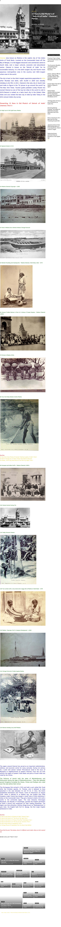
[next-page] (48, 139)
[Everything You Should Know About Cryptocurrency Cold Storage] (28, 859)
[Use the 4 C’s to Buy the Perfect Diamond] (11, 852)
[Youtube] (35, 922)
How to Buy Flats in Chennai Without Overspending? (37, 37)
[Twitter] (40, 920)
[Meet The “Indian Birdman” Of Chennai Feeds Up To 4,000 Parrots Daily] (54, 30)
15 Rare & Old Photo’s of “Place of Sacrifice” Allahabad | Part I (16, 820)
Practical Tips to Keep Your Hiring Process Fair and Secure (54, 59)
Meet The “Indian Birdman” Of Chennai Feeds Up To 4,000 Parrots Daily (53, 38)
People (36, 892)
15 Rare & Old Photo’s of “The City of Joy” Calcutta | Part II (15, 821)
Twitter (43, 920)
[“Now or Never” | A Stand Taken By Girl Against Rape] (7, 871)
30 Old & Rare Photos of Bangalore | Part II (11, 823)
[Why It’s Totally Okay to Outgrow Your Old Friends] (28, 903)
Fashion (3, 858)
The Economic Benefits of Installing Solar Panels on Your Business (54, 67)
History (34, 11)
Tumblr (37, 920)
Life (32, 871)
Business (36, 859)
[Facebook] (35, 918)
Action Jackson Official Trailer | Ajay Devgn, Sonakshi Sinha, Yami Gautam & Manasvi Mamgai (54, 76)
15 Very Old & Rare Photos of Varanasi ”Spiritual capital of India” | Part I (18, 457)
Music (2, 881)
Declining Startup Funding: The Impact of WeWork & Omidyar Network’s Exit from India (54, 111)
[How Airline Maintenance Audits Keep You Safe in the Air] (28, 893)
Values (25, 903)
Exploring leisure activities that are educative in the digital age (54, 136)
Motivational (4, 871)
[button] (60, 2)
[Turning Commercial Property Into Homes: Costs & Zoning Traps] (39, 903)
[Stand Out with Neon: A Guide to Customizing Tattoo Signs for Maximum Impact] (34, 847)
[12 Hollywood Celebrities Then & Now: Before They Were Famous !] (22, 871)
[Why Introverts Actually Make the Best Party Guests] (39, 893)
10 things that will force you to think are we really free (54, 102)
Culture (3, 901)
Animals (36, 881)
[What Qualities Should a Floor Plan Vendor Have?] (39, 859)
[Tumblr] (35, 920)
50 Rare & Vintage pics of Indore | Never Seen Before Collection (16, 458)
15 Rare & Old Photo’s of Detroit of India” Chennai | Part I (14, 816)
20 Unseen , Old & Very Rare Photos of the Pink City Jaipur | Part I (16, 460)
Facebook (38, 918)
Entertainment (19, 870)
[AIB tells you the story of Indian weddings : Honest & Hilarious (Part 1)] (28, 883)
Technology (26, 858)
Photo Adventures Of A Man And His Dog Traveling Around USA (54, 119)
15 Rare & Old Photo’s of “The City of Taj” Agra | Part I (14, 818)
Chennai (2, 58)
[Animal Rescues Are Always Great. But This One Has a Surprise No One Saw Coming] (39, 883)
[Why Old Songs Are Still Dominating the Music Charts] (11, 898)
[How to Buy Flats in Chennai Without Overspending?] (39, 30)
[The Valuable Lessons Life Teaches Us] (37, 871)
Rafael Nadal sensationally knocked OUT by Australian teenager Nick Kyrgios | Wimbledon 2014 (54, 93)
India (43, 78)
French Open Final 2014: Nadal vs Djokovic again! (54, 85)
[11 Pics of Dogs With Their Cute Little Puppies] (16, 883)
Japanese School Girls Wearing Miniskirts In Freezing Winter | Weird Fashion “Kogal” (54, 127)
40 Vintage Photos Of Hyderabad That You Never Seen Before (15, 825)
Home (2, 912)
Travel (25, 892)
